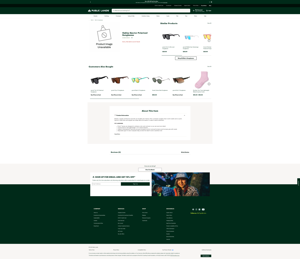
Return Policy (169, 215)
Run (186, 16)
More (195, 16)
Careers (95, 220)
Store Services (121, 220)
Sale (205, 16)
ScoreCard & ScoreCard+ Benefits (125, 215)
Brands (96, 16)
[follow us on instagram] (197, 209)
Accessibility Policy (142, 249)
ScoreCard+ (169, 5)
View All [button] (209, 23)
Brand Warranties (170, 236)
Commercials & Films (98, 223)
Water (158, 16)
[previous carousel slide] (90, 2)
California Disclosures (206, 249)
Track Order (204, 5)
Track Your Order (121, 228)
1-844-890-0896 (169, 253)
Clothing (106, 16)
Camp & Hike (131, 16)
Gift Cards (120, 231)
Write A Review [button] (185, 152)
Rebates (144, 215)
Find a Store (196, 5)
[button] (209, 40)
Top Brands (144, 220)
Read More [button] (117, 134)
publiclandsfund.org (174, 255)
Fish (177, 16)
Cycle (168, 16)
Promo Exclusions (170, 231)
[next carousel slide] (209, 2)
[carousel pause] (211, 2)
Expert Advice (187, 5)
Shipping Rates (169, 220)
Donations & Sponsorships (99, 215)
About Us (96, 212)
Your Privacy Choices (166, 249)
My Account (120, 223)
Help (210, 5)
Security (168, 239)
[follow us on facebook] (193, 209)
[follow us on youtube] (203, 209)
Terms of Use (91, 249)
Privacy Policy (116, 249)
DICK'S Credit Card (159, 5)
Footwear (118, 16)
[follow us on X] (200, 209)
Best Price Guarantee (171, 223)
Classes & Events (178, 5)
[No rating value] (126, 37)
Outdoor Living (146, 16)
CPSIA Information (170, 228)
